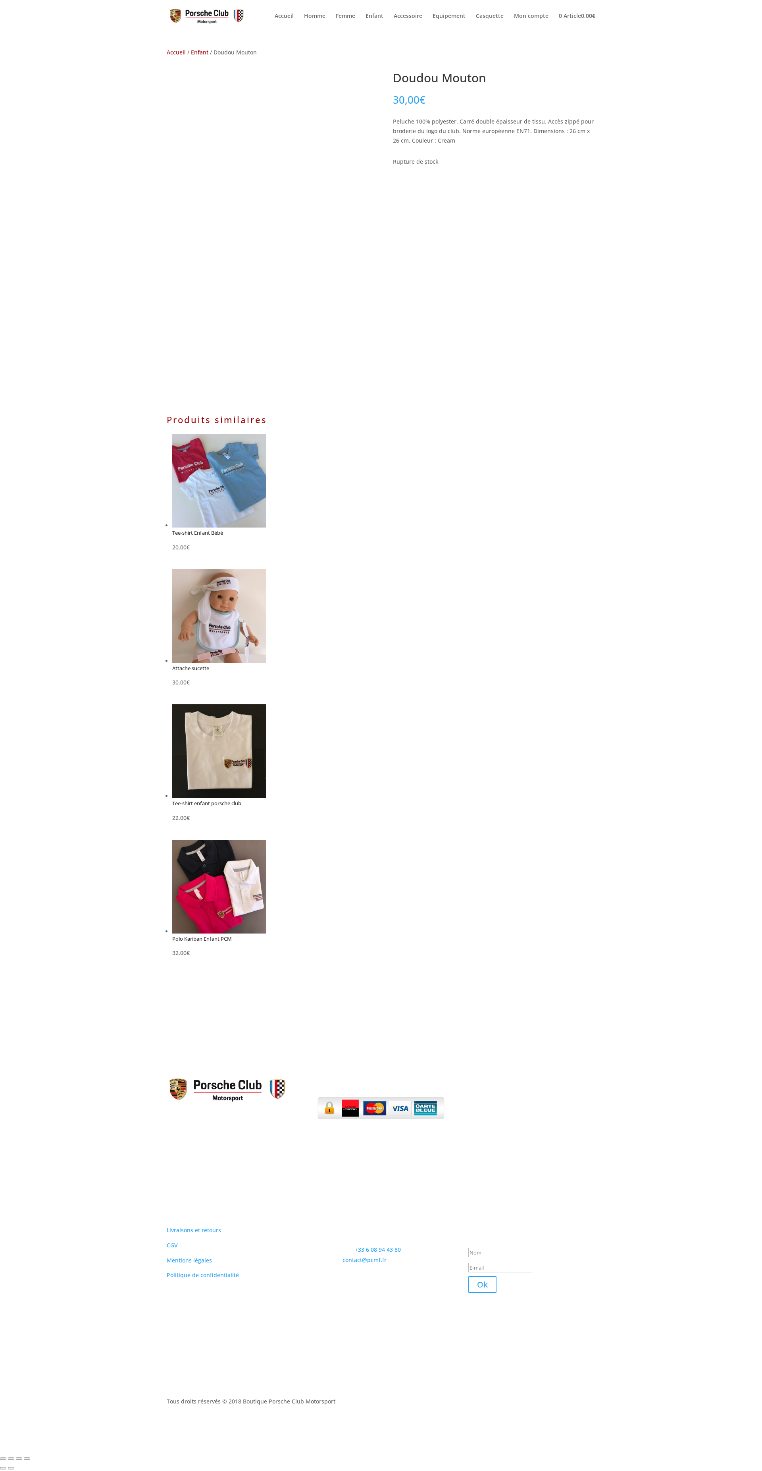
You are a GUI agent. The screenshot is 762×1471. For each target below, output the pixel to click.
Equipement (449, 16)
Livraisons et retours (194, 1230)
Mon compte (531, 16)
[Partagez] (19, 1458)
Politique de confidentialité (203, 1275)
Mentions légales (189, 1260)
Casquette (490, 16)
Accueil (284, 16)
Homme (314, 16)
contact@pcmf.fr (365, 1260)
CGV (172, 1245)
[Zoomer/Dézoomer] (3, 1458)
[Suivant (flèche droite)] (11, 1468)
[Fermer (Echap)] (27, 1458)
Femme (345, 16)
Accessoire (408, 16)
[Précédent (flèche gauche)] (3, 1468)
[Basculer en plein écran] (11, 1458)
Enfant (374, 16)
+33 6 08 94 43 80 (378, 1249)
